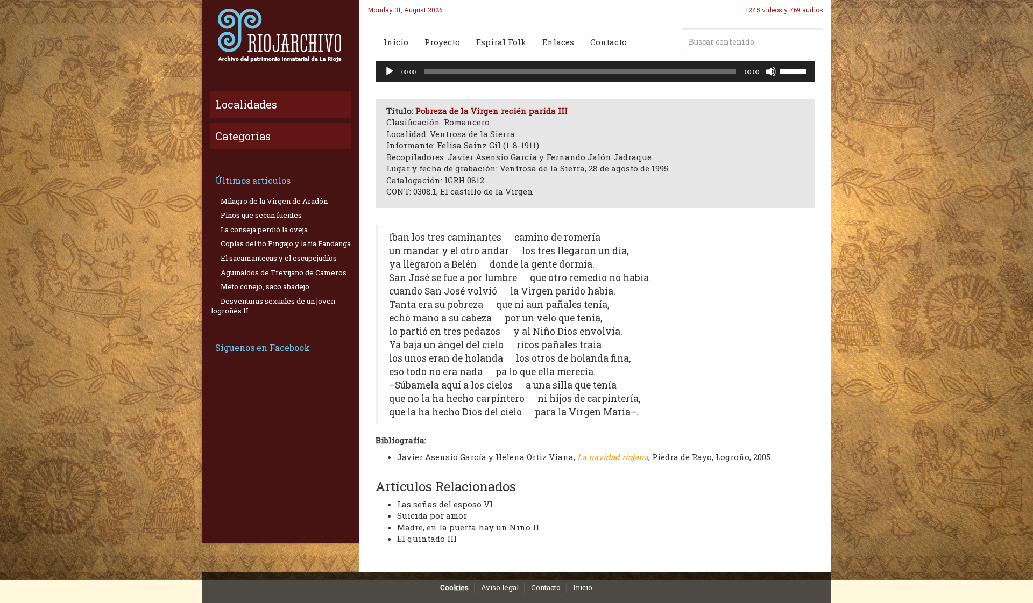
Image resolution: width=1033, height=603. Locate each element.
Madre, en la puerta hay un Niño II (468, 527)
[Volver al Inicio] (280, 35)
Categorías (243, 136)
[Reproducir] (389, 71)
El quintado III (427, 538)
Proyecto (442, 42)
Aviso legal (500, 587)
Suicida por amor (432, 515)
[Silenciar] (771, 71)
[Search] (813, 42)
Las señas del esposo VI (445, 504)
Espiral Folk (501, 42)
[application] (596, 71)
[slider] (795, 70)
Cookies (454, 587)
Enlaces (558, 42)
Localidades (246, 104)
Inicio (396, 42)
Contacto (608, 42)
